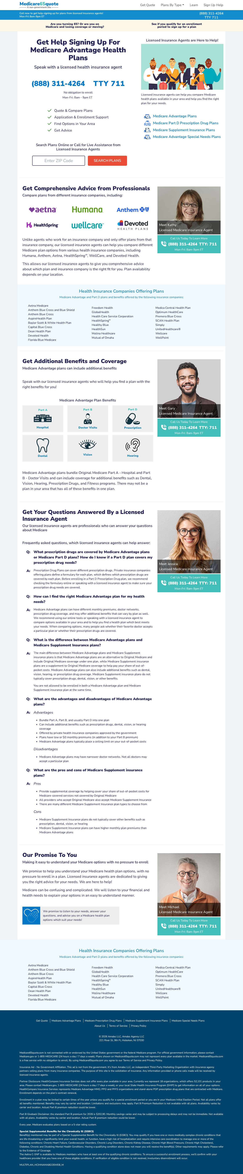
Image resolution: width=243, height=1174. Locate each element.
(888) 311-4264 (211, 13)
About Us (99, 1026)
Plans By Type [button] (171, 5)
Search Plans (107, 160)
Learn (194, 5)
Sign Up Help (213, 5)
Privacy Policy (138, 1026)
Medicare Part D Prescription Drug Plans (185, 123)
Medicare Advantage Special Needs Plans (187, 136)
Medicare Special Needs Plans (188, 1020)
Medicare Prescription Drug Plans (103, 1020)
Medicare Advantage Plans (175, 116)
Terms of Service (118, 1026)
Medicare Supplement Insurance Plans (184, 130)
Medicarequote (39, 4)
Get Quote (147, 5)
